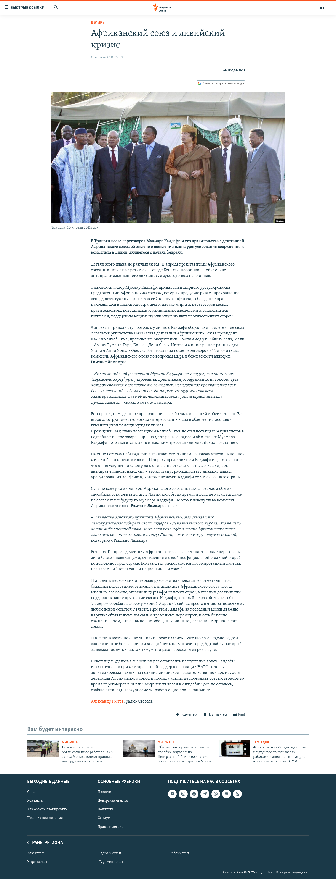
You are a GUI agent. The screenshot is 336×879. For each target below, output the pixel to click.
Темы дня (261, 742)
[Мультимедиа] (322, 8)
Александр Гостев (107, 702)
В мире (97, 23)
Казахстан (35, 853)
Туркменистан (111, 862)
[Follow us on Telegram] (204, 794)
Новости (104, 792)
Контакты (35, 801)
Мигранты (70, 742)
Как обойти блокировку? (47, 809)
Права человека (110, 827)
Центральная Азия (113, 801)
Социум (104, 818)
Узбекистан (179, 853)
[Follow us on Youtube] (172, 794)
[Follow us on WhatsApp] (215, 794)
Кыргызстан (37, 862)
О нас (31, 792)
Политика (106, 809)
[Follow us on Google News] (226, 794)
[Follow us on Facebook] (194, 794)
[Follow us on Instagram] (183, 794)
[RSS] (237, 794)
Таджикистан (110, 853)
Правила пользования (45, 818)
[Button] (234, 70)
